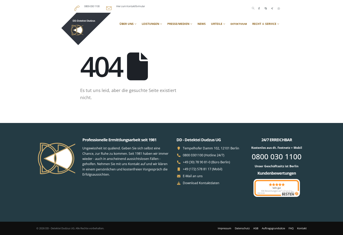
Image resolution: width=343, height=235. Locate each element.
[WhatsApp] (278, 8)
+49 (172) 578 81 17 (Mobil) (202, 169)
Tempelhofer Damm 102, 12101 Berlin (211, 148)
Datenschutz (242, 228)
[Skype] (265, 8)
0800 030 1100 (277, 156)
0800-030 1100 (92, 6)
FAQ (291, 228)
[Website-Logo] (86, 29)
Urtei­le (216, 24)
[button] (253, 8)
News (202, 24)
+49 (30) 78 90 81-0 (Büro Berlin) (206, 162)
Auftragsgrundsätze (273, 228)
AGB (255, 228)
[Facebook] (259, 8)
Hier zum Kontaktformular (130, 6)
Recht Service (264, 24)
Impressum (224, 228)
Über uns (126, 24)
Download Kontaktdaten (201, 183)
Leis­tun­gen (150, 24)
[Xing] (272, 8)
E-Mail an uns (193, 176)
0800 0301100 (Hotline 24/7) (203, 155)
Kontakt (302, 228)
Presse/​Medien (178, 24)
